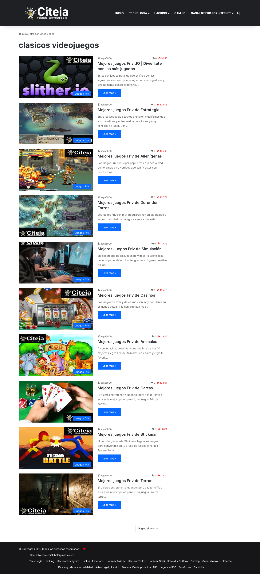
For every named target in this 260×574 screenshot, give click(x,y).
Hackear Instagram (68, 561)
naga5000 (106, 58)
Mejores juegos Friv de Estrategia (128, 110)
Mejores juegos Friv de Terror (125, 480)
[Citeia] (47, 13)
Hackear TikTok (137, 561)
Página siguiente (148, 528)
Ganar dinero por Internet (211, 13)
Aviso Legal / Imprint (107, 567)
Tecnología (138, 13)
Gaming (180, 13)
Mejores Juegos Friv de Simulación (130, 249)
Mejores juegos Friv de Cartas (125, 388)
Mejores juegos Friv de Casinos (126, 295)
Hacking (160, 13)
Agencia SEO (168, 567)
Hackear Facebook (93, 561)
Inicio (119, 13)
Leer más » (109, 92)
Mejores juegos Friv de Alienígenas (130, 156)
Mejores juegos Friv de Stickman (128, 434)
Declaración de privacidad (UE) (140, 567)
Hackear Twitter (115, 561)
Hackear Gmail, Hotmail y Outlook (168, 561)
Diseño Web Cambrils (191, 567)
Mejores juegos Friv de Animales (127, 341)
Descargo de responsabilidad (75, 567)
